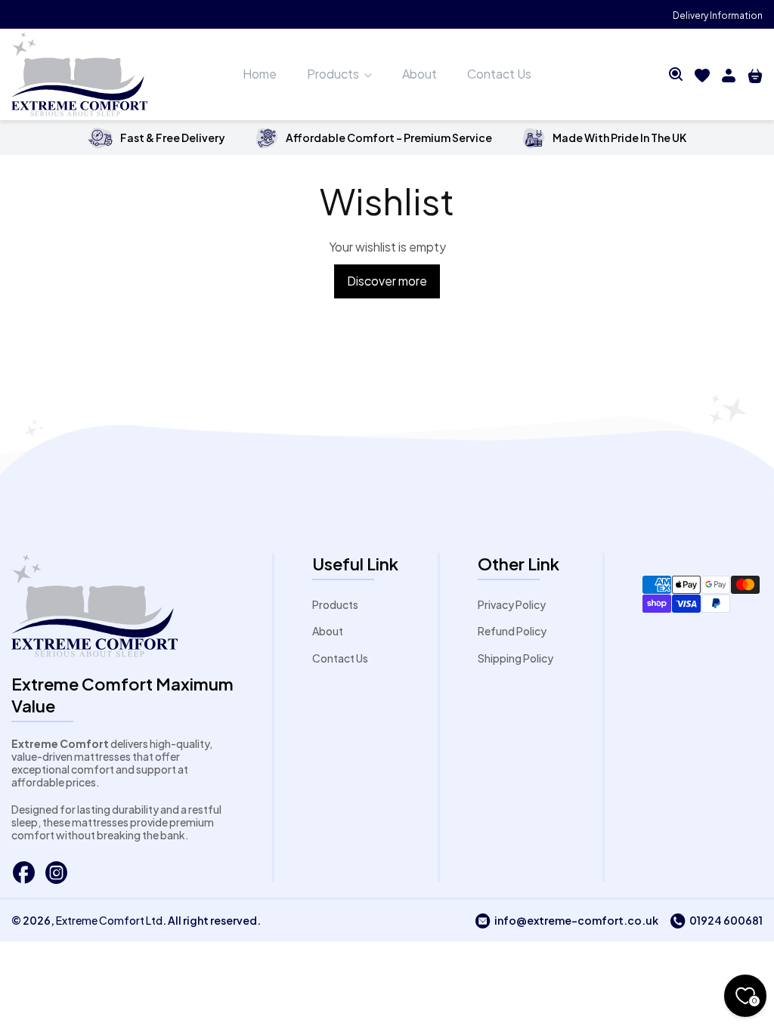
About (327, 631)
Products (335, 604)
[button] (676, 74)
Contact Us (340, 658)
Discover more (387, 281)
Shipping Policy (515, 658)
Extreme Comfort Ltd (109, 920)
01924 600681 (716, 920)
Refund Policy (512, 631)
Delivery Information (718, 15)
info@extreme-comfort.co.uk (566, 920)
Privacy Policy (512, 604)
